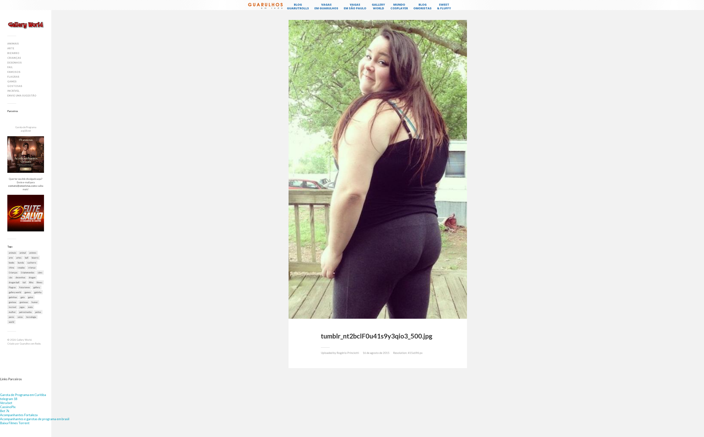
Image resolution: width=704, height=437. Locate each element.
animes (32, 253)
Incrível (13, 90)
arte (11, 257)
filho (31, 282)
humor (35, 302)
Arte (10, 48)
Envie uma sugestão (21, 95)
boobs (11, 262)
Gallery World (24, 339)
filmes (39, 282)
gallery (36, 287)
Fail (10, 67)
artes (18, 257)
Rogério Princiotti (348, 352)
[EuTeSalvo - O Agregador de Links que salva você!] (25, 230)
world (11, 322)
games (28, 292)
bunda (21, 262)
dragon (32, 277)
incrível (12, 307)
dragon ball (14, 282)
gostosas (24, 302)
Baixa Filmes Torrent (15, 423)
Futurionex (24, 287)
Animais (13, 43)
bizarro (35, 257)
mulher (12, 312)
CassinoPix (8, 407)
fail (24, 282)
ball (26, 257)
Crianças (14, 57)
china (11, 267)
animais (12, 253)
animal (23, 253)
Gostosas (14, 86)
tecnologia (31, 317)
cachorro (31, 262)
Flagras (13, 76)
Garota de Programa (25, 127)
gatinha (37, 292)
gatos (30, 297)
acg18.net (26, 130)
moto (30, 307)
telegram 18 (8, 399)
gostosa (12, 302)
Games (12, 81)
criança (31, 267)
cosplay (21, 267)
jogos (22, 307)
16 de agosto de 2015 (376, 352)
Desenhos (14, 62)
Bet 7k (4, 411)
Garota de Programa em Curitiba (23, 395)
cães (40, 272)
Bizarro (13, 53)
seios (20, 317)
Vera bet (6, 403)
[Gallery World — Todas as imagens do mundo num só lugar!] (25, 25)
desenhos (20, 277)
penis (11, 317)
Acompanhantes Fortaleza (19, 415)
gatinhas (13, 297)
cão (10, 277)
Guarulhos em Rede (30, 343)
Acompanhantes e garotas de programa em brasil (34, 419)
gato (23, 297)
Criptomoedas (27, 272)
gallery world (15, 292)
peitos (38, 312)
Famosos (14, 71)
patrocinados (25, 312)
